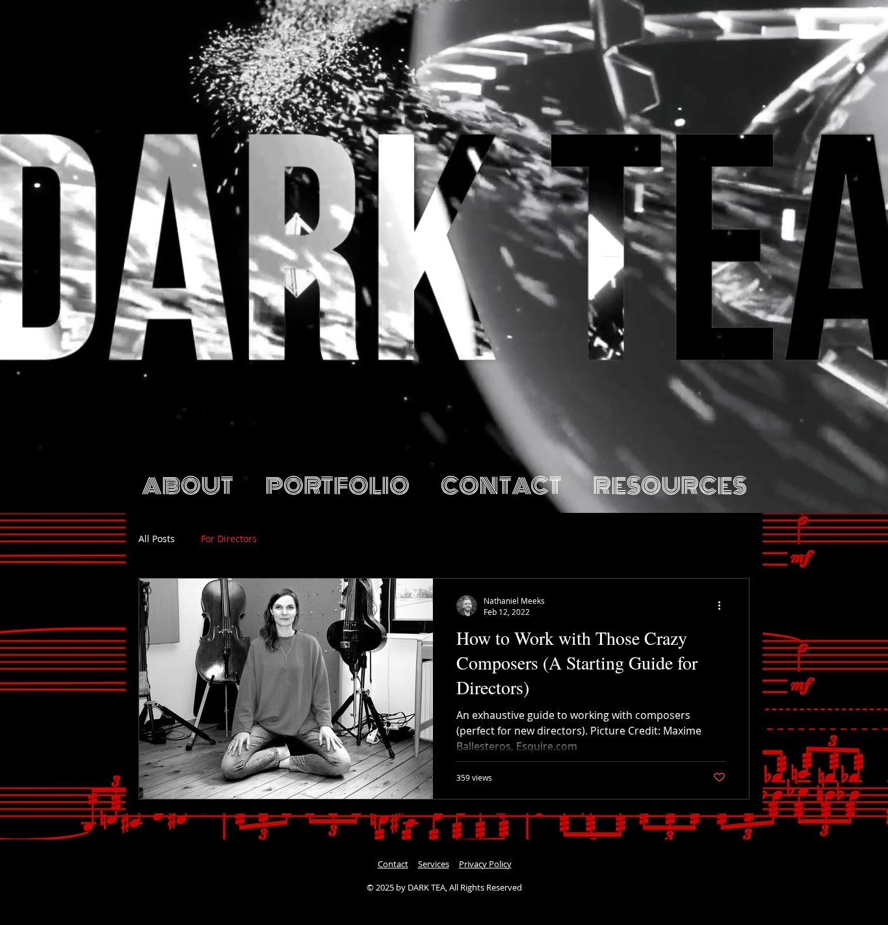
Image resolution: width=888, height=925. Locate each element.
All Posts (156, 539)
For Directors (229, 539)
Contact (393, 864)
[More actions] (723, 606)
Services (433, 864)
